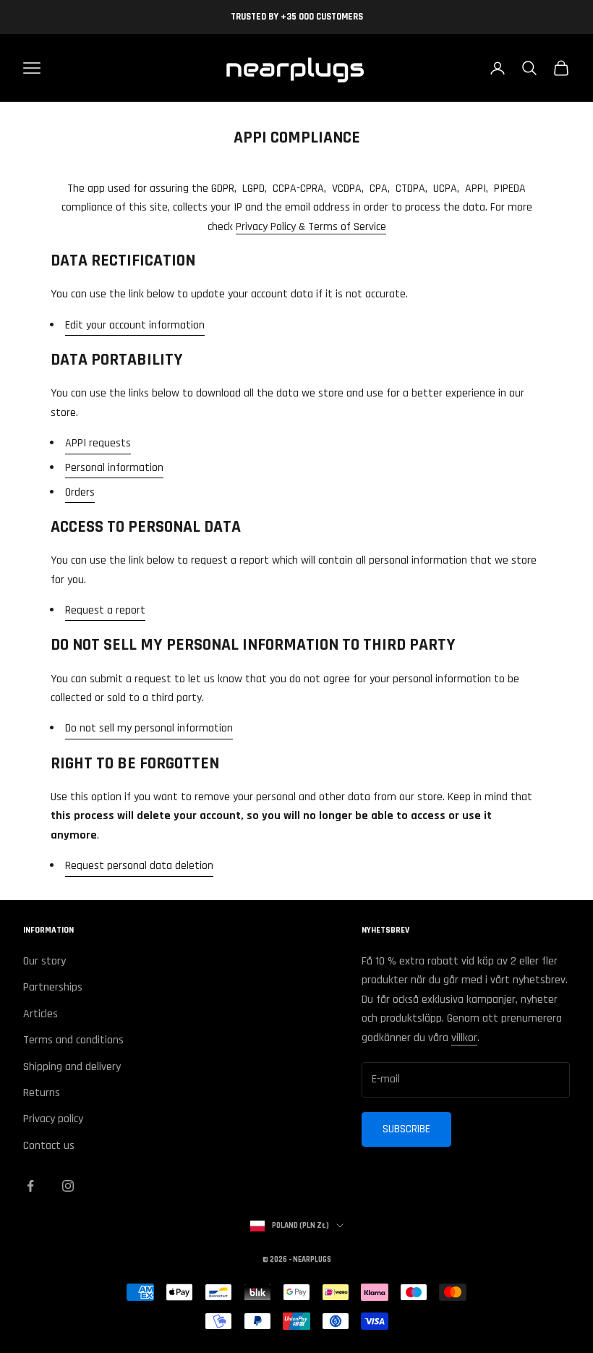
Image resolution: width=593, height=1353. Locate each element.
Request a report (105, 610)
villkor (464, 1038)
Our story (44, 961)
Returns (41, 1092)
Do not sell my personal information (149, 728)
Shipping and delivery (72, 1066)
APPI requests (98, 443)
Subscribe (406, 1129)
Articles (40, 1014)
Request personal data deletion (139, 865)
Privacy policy (53, 1119)
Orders (80, 492)
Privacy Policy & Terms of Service (311, 226)
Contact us (48, 1145)
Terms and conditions (73, 1040)
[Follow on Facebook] (30, 1186)
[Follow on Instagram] (68, 1186)
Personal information (114, 467)
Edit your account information (135, 325)
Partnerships (52, 987)
